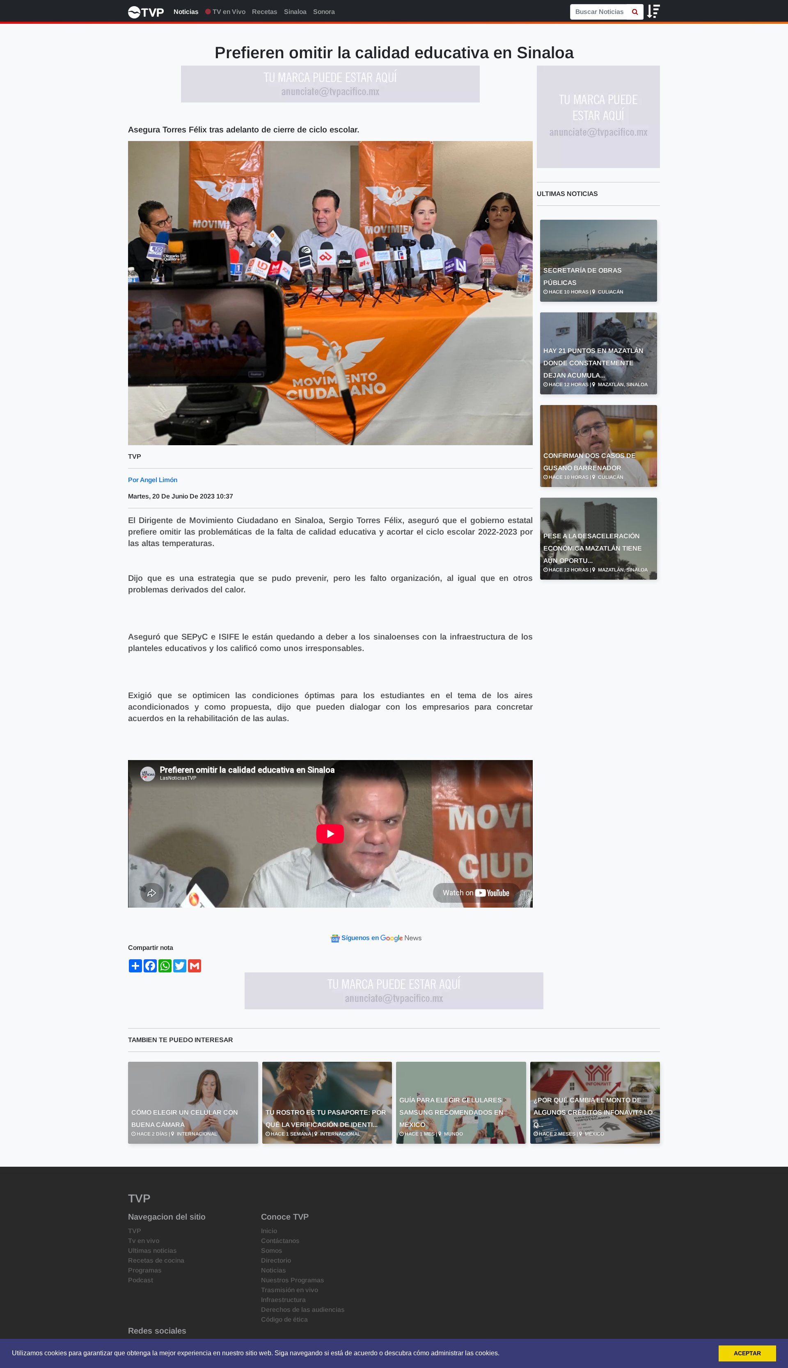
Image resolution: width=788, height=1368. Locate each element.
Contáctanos (280, 1240)
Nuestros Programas (292, 1280)
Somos (271, 1250)
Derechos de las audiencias (303, 1309)
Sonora (324, 11)
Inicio (269, 1230)
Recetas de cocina (156, 1260)
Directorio (276, 1260)
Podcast (140, 1280)
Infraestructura (283, 1299)
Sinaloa (295, 11)
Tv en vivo (143, 1240)
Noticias (186, 11)
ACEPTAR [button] (747, 1353)
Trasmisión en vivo (289, 1289)
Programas (145, 1270)
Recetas (264, 11)
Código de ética (284, 1319)
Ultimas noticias (152, 1250)
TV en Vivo (228, 11)
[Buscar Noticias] (635, 12)
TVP (134, 1230)
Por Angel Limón (152, 479)
